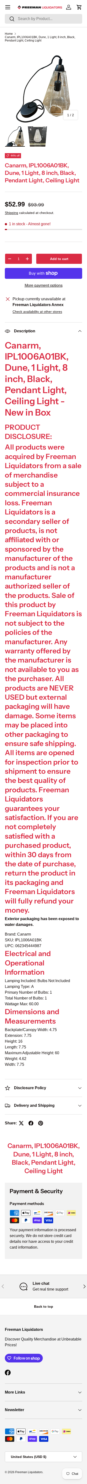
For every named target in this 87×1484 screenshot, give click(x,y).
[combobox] (43, 19)
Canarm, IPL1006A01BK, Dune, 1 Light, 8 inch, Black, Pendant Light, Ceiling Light (40, 38)
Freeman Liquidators (29, 1472)
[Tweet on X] (21, 1123)
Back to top (43, 1306)
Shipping (11, 213)
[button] (79, 7)
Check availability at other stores (37, 312)
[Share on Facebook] (31, 1123)
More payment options (44, 285)
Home (9, 33)
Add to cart (59, 259)
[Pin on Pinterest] (40, 1123)
